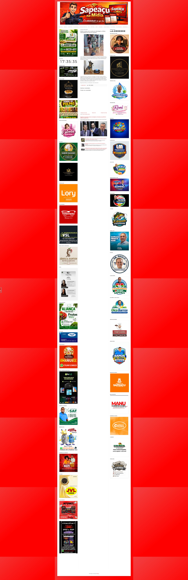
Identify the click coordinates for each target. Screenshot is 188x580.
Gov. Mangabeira (119, 26)
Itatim (96, 26)
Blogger (98, 573)
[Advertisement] (68, 562)
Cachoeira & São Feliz (83, 26)
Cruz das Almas (76, 26)
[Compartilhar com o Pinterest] (92, 85)
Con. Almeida (113, 26)
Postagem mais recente (84, 112)
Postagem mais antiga (104, 112)
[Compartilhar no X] (90, 85)
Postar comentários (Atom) (86, 114)
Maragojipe (100, 26)
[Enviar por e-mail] (88, 85)
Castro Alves (70, 26)
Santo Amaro (125, 26)
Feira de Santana (106, 26)
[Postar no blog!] (89, 85)
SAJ (88, 26)
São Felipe (92, 26)
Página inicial (60, 26)
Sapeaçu (65, 26)
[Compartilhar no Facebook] (91, 85)
